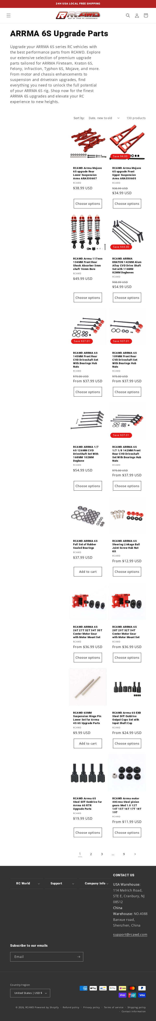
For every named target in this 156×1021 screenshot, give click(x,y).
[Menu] (8, 15)
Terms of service (114, 1007)
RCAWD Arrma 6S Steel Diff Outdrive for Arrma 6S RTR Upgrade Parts (87, 803)
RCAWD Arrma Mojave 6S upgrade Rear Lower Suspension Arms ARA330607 (87, 173)
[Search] (128, 15)
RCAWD (29, 1007)
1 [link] (80, 854)
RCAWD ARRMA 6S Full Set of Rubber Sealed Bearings (85, 544)
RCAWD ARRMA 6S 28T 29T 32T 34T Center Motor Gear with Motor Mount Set (126, 632)
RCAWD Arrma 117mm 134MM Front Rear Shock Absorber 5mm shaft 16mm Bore (87, 264)
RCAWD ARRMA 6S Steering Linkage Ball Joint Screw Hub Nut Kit (126, 546)
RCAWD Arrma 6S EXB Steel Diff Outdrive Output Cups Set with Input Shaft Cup (126, 718)
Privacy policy (91, 1007)
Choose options (88, 204)
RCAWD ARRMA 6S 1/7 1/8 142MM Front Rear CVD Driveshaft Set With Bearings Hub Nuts (126, 453)
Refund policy (71, 1007)
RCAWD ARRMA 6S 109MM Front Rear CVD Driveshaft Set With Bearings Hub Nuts (124, 359)
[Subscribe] (78, 957)
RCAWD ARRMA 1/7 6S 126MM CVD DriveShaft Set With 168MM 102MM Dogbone (86, 453)
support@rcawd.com (130, 934)
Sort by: (79, 118)
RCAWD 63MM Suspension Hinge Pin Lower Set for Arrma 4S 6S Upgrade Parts (87, 718)
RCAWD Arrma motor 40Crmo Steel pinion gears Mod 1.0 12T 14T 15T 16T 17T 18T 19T (126, 805)
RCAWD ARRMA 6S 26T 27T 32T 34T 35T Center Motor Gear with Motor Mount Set (87, 632)
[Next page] (134, 854)
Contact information (134, 1011)
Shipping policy (137, 1007)
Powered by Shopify (47, 1007)
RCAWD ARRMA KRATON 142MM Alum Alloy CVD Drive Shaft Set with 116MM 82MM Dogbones (126, 265)
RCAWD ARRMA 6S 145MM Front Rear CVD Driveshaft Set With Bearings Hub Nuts (85, 359)
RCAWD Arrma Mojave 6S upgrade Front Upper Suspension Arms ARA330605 (126, 173)
